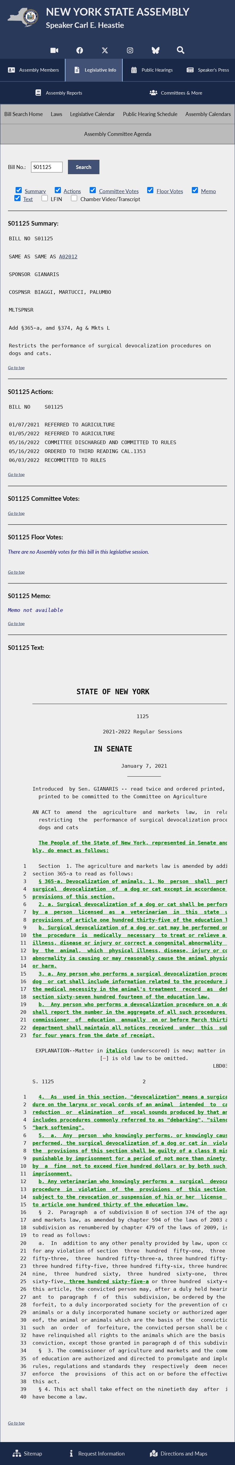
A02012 (68, 256)
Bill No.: (17, 167)
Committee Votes (119, 191)
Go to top (16, 367)
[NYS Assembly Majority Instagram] (130, 52)
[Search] (181, 52)
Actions (72, 191)
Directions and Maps (183, 1453)
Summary (35, 191)
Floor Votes (170, 191)
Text (28, 199)
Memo (208, 191)
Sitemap (32, 1453)
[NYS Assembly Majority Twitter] (105, 52)
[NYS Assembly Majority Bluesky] (155, 52)
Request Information (101, 1453)
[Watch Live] (54, 52)
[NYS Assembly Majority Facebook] (79, 52)
